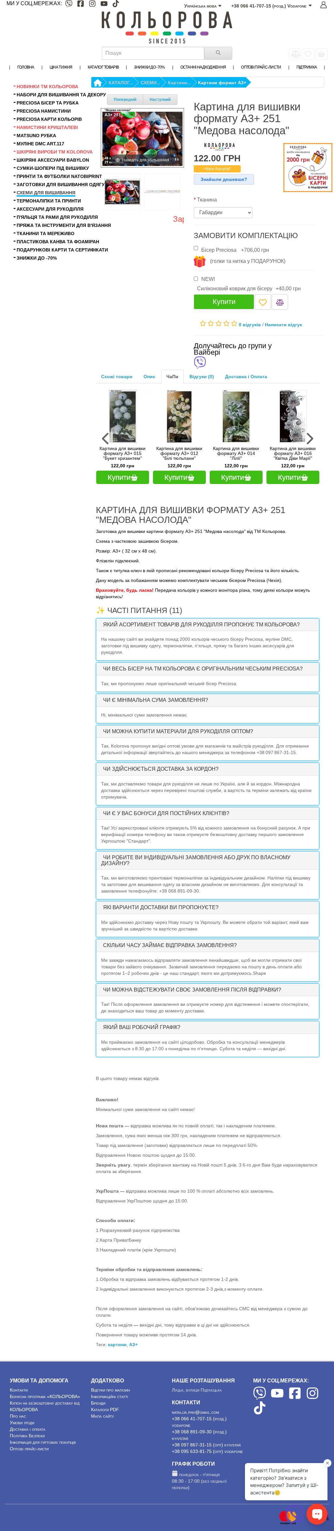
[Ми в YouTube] (104, 4)
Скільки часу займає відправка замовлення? (170, 945)
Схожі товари (116, 376)
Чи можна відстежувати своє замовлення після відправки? (192, 989)
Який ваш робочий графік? (141, 1027)
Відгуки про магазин (110, 1390)
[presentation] (106, 438)
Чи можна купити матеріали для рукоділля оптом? (178, 731)
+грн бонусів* (217, 169)
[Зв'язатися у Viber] (295, 1522)
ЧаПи (172, 376)
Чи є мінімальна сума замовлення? (155, 700)
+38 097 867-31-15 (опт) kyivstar (206, 1444)
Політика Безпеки (27, 1435)
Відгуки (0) (202, 376)
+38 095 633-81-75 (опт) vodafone (207, 1451)
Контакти (19, 1390)
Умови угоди (22, 1422)
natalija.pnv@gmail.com (195, 1412)
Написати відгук (283, 324)
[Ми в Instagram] (92, 4)
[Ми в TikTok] (115, 4)
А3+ (133, 1344)
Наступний (160, 99)
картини (117, 1344)
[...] (321, 54)
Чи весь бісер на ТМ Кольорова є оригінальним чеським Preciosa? (203, 668)
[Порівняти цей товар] (280, 302)
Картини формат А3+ (222, 82)
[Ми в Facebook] (80, 4)
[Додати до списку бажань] (263, 302)
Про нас (18, 1416)
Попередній (125, 99)
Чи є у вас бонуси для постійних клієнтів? (166, 813)
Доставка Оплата (246, 376)
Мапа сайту (102, 1416)
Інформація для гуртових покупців (43, 1442)
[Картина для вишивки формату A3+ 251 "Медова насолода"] (122, 192)
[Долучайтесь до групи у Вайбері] (200, 363)
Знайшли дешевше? (224, 179)
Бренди (98, 1403)
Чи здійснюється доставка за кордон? (161, 769)
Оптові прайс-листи (29, 1448)
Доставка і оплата (27, 1429)
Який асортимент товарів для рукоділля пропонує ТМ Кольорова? (201, 624)
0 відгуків (250, 324)
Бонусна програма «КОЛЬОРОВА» (45, 1396)
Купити (224, 302)
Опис (149, 376)
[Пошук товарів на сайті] (218, 53)
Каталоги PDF (105, 1409)
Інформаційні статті (109, 1396)
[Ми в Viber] (68, 4)
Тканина (207, 199)
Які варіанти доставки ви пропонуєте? (161, 907)
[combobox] (153, 53)
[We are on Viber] (259, 1398)
